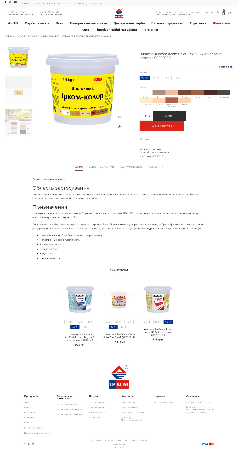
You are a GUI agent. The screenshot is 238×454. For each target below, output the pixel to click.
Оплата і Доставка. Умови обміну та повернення (155, 150)
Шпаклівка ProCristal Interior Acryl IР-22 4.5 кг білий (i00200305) (158, 332)
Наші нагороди (97, 407)
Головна (9, 36)
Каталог (21, 36)
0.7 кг (156, 77)
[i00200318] (119, 299)
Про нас (25, 3)
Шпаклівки (34, 36)
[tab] (79, 168)
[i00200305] (158, 299)
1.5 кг (167, 77)
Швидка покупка (162, 125)
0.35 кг (145, 77)
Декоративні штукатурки (69, 409)
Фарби (27, 407)
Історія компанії (97, 402)
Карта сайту (95, 417)
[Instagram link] (15, 2)
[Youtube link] (10, 2)
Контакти (63, 3)
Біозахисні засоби (33, 428)
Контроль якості (97, 412)
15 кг (177, 77)
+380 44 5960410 (129, 407)
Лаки (26, 402)
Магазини (78, 3)
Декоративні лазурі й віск (70, 414)
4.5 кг (90, 321)
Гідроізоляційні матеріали (37, 433)
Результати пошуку (163, 402)
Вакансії (50, 3)
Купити (169, 115)
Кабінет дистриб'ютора (198, 402)
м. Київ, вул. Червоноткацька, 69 (131, 418)
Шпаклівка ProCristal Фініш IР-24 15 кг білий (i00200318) (119, 336)
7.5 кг (75, 326)
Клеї (26, 422)
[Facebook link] (5, 2)
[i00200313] (80, 299)
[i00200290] (119, 117)
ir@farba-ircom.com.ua (132, 412)
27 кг (123, 326)
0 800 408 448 (16, 12)
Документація (94, 3)
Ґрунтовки (29, 412)
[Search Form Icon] (230, 13)
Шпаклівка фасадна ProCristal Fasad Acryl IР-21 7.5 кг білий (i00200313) (80, 337)
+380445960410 (50, 12)
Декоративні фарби (67, 404)
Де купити (38, 3)
